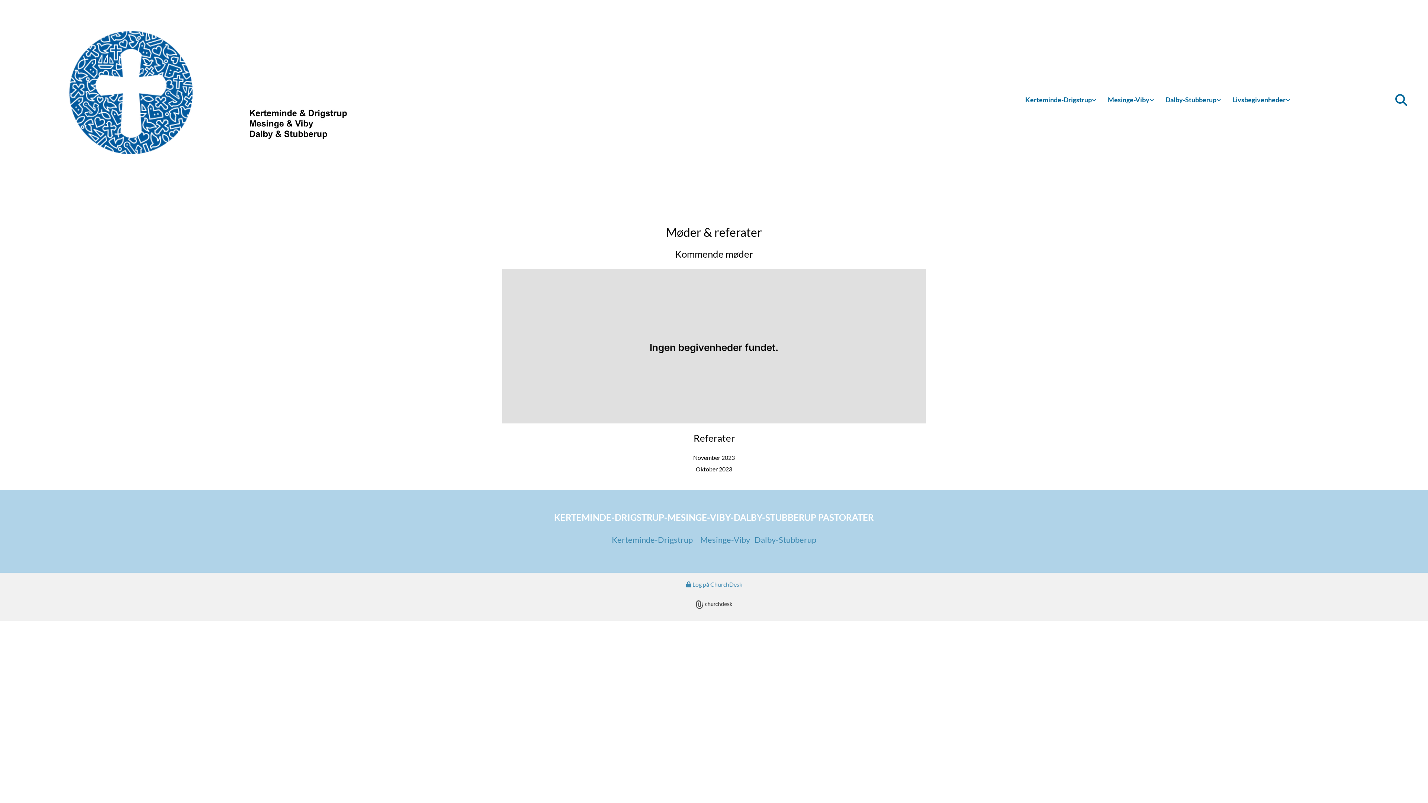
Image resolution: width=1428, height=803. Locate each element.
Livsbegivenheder (1259, 100)
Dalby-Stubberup (1190, 100)
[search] (1401, 100)
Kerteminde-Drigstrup (1058, 100)
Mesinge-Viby (1128, 100)
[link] (1061, 100)
